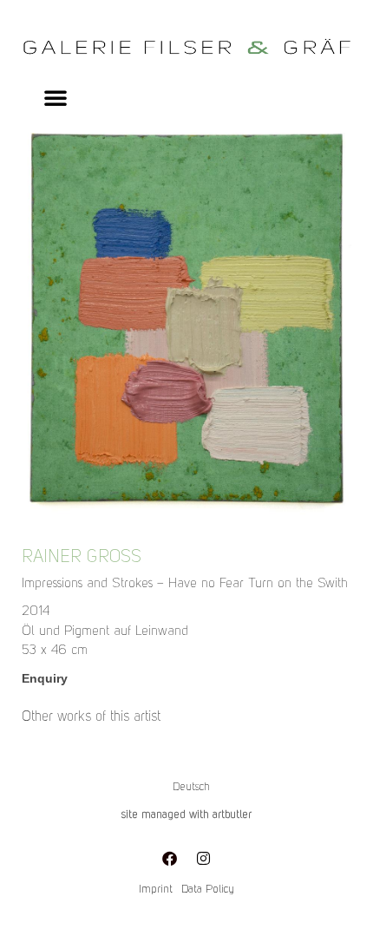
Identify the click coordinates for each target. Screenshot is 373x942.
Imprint (156, 889)
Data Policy (207, 889)
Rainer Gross (81, 557)
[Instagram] (204, 858)
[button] (55, 97)
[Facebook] (170, 858)
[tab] (91, 717)
